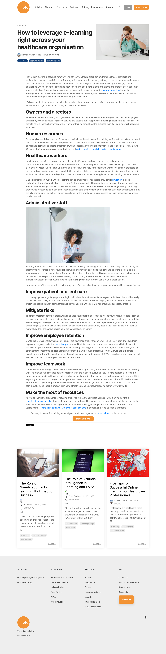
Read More (52, 544)
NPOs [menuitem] (53, 597)
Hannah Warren (28, 55)
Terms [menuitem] (19, 631)
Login (128, 7)
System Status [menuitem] (125, 592)
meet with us (104, 413)
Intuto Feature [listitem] (71, 524)
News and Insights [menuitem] (92, 592)
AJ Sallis (28, 504)
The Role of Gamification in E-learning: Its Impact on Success (37, 489)
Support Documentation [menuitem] (129, 582)
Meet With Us (83, 419)
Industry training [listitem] (117, 531)
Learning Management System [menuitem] (30, 577)
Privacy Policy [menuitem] (28, 631)
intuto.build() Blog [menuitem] (92, 602)
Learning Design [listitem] (39, 535)
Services (61, 7)
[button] (146, 617)
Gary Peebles (75, 496)
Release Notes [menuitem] (125, 587)
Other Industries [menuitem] (58, 602)
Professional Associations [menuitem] (62, 577)
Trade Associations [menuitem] (59, 582)
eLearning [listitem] (25, 535)
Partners (74, 7)
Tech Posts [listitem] (70, 528)
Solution (38, 7)
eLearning (22, 61)
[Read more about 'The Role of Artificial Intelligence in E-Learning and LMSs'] (83, 460)
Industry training (53, 61)
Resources (96, 7)
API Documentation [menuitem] (93, 606)
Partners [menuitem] (88, 587)
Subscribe (126, 599)
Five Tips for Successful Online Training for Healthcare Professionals (127, 489)
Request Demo (141, 7)
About (108, 7)
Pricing (85, 7)
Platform (49, 7)
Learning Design (36, 61)
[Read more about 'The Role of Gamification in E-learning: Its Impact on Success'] (38, 463)
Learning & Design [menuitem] (25, 582)
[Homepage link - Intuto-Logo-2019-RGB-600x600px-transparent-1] (23, 622)
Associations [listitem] (26, 539)
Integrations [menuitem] (90, 582)
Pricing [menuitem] (88, 577)
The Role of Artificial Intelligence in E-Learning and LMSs (80, 483)
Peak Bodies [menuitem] (56, 592)
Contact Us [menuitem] (123, 577)
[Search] (119, 7)
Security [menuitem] (88, 597)
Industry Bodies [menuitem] (57, 587)
